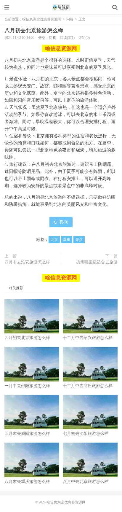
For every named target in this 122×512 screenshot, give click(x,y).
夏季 (66, 240)
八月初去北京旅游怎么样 (33, 31)
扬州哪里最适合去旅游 (97, 262)
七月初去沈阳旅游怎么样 (85, 433)
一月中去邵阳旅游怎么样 (27, 386)
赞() (63, 222)
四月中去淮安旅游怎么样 (27, 262)
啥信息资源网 (61, 48)
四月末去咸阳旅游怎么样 (27, 433)
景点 (79, 240)
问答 (69, 19)
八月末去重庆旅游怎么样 (27, 481)
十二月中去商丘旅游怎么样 (88, 386)
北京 (54, 240)
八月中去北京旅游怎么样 (85, 481)
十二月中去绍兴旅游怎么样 (88, 337)
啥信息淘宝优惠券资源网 (61, 7)
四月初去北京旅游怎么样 (27, 337)
